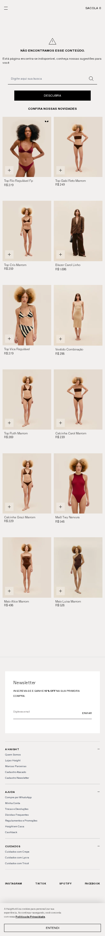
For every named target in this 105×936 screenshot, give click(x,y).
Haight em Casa (14, 826)
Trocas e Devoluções (17, 809)
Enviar (87, 713)
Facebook (92, 883)
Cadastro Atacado (15, 772)
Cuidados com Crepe (17, 851)
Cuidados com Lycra (17, 857)
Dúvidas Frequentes (17, 814)
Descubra (52, 95)
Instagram (13, 883)
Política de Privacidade (30, 916)
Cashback (11, 832)
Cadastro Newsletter (17, 777)
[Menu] (6, 8)
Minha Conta (12, 803)
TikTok (40, 883)
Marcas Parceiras (16, 766)
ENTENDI (52, 928)
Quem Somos (13, 754)
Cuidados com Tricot (17, 863)
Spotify (65, 883)
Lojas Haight (12, 760)
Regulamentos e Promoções (21, 820)
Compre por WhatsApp (18, 797)
